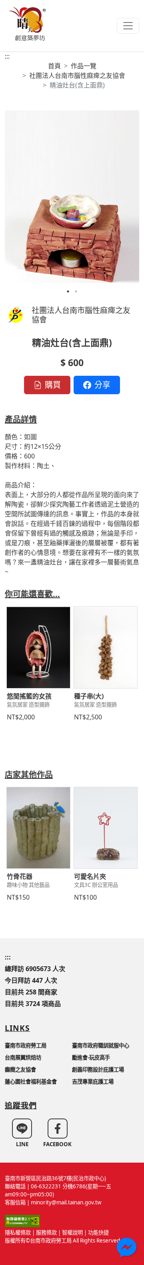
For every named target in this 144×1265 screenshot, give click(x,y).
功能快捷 (98, 1232)
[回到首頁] (29, 23)
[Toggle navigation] (128, 26)
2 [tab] (76, 291)
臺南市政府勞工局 (25, 1045)
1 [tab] (68, 291)
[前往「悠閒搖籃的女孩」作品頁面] (38, 647)
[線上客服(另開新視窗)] (127, 1248)
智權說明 (72, 1232)
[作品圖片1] (72, 196)
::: (7, 56)
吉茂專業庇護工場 (93, 1081)
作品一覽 (83, 65)
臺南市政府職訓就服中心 (100, 1045)
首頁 (54, 65)
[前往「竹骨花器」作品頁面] (38, 827)
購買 (53, 384)
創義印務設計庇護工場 (98, 1069)
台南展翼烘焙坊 (23, 1057)
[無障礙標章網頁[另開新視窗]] (22, 1220)
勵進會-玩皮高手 (91, 1057)
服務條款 (46, 1232)
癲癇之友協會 (20, 1069)
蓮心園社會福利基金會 (31, 1081)
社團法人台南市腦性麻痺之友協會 (77, 75)
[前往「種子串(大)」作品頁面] (105, 647)
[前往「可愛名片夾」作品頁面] (105, 827)
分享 (102, 384)
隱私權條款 (18, 1232)
